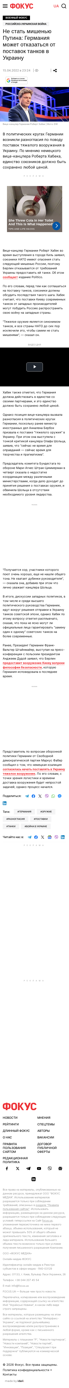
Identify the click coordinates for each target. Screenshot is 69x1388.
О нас (7, 1137)
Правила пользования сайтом (14, 1148)
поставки (41, 819)
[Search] (64, 6)
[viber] (49, 1168)
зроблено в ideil (14, 1381)
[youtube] (39, 1168)
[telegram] (28, 1168)
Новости (10, 1117)
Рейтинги (11, 1124)
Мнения (43, 1117)
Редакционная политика (15, 1160)
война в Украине (36, 826)
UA (56, 6)
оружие (47, 811)
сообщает (10, 277)
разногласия (16, 819)
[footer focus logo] (20, 1106)
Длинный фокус (16, 1131)
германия (25, 811)
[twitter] (17, 1168)
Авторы (43, 1131)
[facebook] (7, 1168)
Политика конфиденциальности (26, 1370)
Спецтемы (46, 1124)
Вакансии (45, 1137)
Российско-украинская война (26, 24)
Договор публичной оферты (47, 1148)
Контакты (10, 1374)
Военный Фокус (16, 17)
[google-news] (60, 1168)
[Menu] (5, 6)
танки (11, 826)
